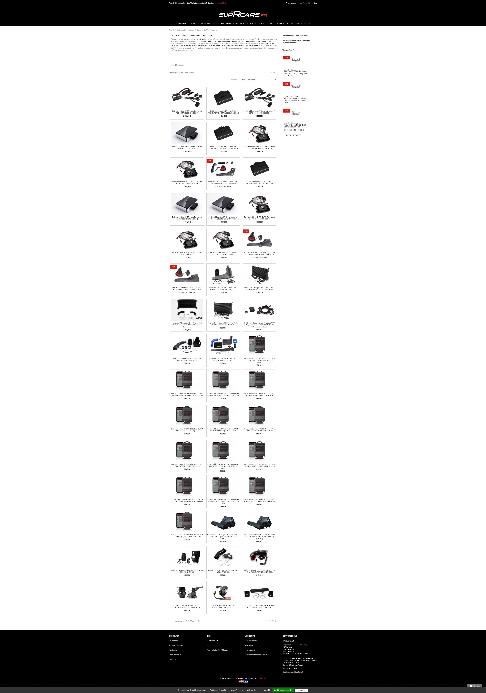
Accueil (171, 3)
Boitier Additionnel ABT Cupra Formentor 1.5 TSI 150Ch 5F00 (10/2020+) (187, 218)
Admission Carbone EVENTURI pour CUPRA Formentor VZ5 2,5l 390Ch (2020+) (223, 183)
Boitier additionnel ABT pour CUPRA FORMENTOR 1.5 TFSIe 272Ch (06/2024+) (223, 147)
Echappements (266, 23)
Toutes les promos (293, 135)
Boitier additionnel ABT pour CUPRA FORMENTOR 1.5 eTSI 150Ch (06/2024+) (259, 183)
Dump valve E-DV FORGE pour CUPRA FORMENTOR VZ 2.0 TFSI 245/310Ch (223, 606)
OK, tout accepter (283, 690)
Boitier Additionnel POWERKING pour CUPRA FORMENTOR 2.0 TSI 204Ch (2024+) (187, 465)
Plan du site (173, 659)
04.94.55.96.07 (292, 668)
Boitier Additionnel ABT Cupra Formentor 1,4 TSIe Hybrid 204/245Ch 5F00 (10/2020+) (223, 218)
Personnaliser (302, 690)
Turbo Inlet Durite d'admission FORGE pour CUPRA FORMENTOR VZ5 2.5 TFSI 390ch (259, 571)
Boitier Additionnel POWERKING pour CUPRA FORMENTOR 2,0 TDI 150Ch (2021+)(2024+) (259, 500)
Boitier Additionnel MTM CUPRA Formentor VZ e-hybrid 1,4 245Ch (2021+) (223, 253)
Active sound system (246, 23)
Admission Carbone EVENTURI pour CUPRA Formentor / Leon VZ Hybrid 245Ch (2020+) (259, 253)
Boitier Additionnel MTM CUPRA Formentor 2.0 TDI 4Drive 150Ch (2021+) (259, 218)
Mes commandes (251, 641)
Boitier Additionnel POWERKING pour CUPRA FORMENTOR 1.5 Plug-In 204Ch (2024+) (259, 430)
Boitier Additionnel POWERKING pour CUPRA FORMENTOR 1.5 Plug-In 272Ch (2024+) (223, 430)
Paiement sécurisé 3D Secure (217, 650)
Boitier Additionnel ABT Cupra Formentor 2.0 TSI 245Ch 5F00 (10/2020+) (187, 147)
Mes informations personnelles (256, 655)
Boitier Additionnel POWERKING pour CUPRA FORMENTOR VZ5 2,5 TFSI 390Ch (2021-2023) (223, 395)
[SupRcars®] (243, 14)
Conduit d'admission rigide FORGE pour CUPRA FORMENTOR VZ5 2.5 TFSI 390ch (259, 606)
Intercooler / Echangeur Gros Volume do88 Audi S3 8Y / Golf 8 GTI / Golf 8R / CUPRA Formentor (187, 325)
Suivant (275, 72)
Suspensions (293, 23)
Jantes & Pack (227, 23)
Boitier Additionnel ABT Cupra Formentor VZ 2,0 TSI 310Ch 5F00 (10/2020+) (260, 112)
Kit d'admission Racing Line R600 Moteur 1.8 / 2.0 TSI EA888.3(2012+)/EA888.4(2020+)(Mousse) (259, 537)
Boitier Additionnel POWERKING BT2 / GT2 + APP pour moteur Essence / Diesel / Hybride (187, 500)
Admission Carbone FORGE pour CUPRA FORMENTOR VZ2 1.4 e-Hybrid (223, 359)
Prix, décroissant (259, 79)
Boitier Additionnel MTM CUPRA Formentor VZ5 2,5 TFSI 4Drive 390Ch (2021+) (259, 147)
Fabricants (173, 650)
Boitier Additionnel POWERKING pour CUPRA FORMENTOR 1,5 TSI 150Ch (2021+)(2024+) (259, 465)
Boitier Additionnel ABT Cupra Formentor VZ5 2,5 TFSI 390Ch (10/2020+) (187, 112)
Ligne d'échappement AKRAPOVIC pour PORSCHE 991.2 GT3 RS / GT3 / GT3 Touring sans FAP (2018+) (295, 73)
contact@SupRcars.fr (295, 672)
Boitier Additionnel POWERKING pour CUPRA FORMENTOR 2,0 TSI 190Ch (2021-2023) (187, 536)
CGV (208, 645)
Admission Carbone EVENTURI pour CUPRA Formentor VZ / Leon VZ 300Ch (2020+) (187, 289)
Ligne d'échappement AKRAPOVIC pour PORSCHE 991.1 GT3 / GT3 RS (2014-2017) (295, 125)
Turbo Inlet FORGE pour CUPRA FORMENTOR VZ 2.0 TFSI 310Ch (223, 571)
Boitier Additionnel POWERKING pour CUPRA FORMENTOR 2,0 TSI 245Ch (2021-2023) (259, 395)
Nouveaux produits (176, 645)
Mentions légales (213, 641)
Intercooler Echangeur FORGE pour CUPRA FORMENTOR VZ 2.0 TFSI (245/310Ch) (259, 289)
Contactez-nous (175, 655)
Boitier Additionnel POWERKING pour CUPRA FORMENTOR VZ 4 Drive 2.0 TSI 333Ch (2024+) (259, 360)
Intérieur (305, 23)
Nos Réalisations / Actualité (197, 3)
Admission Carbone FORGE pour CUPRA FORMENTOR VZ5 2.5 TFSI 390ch (187, 359)
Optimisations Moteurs (187, 23)
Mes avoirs (249, 645)
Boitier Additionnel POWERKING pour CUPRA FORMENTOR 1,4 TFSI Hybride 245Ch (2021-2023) (223, 466)
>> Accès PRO (220, 3)
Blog (315, 3)
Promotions (173, 641)
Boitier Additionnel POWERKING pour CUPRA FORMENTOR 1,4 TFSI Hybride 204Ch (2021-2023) (223, 501)
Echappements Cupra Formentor (295, 36)
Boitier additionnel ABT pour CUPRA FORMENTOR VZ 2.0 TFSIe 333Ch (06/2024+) (223, 112)
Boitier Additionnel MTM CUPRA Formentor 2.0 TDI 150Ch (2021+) (187, 253)
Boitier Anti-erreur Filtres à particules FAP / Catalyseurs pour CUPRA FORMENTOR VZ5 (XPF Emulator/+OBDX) (259, 325)
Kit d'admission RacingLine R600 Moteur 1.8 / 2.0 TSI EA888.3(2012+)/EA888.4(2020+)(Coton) (223, 537)
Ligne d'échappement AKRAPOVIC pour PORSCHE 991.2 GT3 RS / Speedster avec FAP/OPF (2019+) (296, 99)
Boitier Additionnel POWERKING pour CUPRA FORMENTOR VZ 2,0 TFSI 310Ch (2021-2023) (187, 395)
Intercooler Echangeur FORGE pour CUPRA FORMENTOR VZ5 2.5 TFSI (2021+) (223, 324)
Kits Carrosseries (209, 23)
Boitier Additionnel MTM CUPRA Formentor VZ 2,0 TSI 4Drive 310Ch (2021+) (187, 183)
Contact (211, 3)
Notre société (180, 3)
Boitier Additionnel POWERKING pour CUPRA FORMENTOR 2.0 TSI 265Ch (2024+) (187, 430)
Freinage (280, 23)
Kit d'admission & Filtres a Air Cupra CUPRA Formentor (296, 41)
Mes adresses (250, 650)
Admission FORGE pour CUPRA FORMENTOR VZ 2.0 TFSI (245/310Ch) (187, 571)
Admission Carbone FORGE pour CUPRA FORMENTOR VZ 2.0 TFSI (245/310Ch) (223, 289)
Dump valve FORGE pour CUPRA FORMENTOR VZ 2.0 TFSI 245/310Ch (187, 606)
